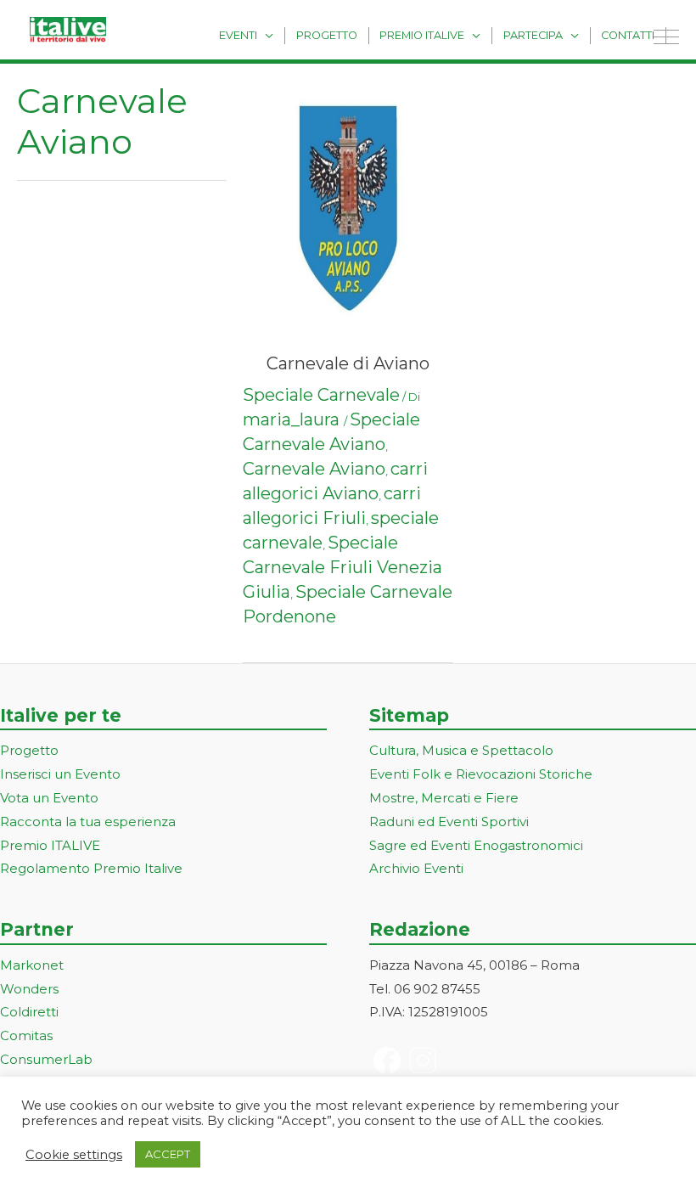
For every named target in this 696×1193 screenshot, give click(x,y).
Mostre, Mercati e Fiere (444, 798)
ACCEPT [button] (167, 1154)
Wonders (29, 989)
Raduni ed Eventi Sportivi (449, 821)
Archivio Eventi (416, 868)
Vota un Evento (49, 798)
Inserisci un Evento (60, 774)
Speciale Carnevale (321, 395)
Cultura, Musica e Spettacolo (461, 750)
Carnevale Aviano (314, 469)
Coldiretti (29, 1012)
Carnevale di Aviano (348, 363)
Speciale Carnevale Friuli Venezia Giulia (342, 567)
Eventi (238, 35)
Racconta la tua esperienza (88, 821)
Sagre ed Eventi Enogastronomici (476, 845)
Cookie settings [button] (73, 1154)
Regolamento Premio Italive (91, 868)
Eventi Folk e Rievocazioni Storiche (480, 774)
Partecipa (533, 35)
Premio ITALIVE (50, 845)
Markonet (32, 965)
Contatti (627, 35)
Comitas (26, 1035)
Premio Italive (421, 35)
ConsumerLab (46, 1059)
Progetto (326, 35)
